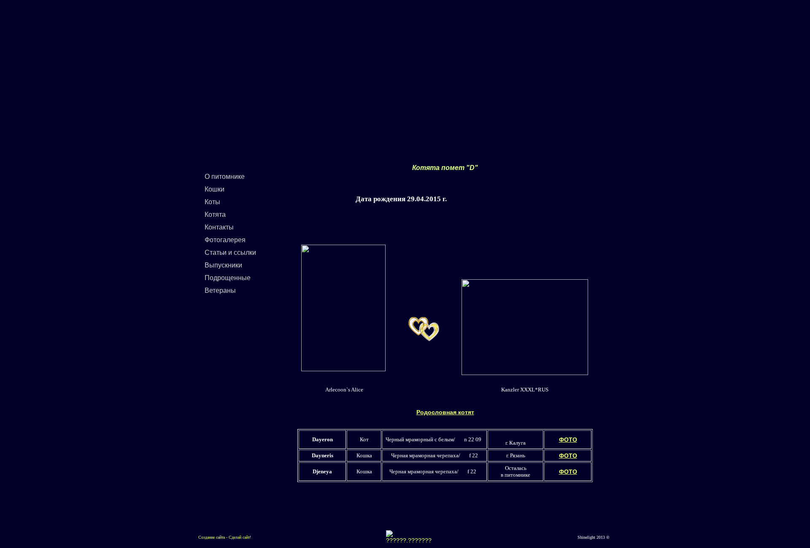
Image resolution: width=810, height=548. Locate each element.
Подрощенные (228, 277)
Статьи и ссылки (230, 252)
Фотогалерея (225, 239)
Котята (215, 214)
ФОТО (568, 439)
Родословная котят (445, 412)
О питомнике (225, 176)
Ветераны (220, 290)
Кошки (214, 189)
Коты (212, 201)
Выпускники (223, 265)
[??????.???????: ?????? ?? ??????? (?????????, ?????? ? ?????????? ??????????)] (409, 537)
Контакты (219, 227)
